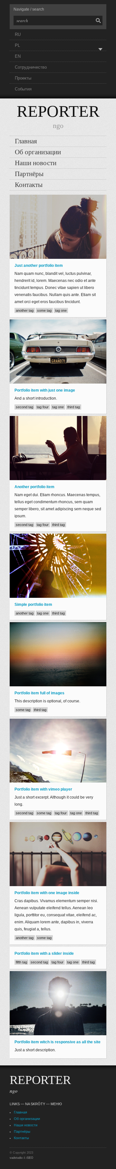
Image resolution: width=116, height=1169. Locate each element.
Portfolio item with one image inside (47, 893)
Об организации (38, 152)
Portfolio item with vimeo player (43, 789)
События (23, 89)
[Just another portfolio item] (58, 227)
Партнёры (29, 174)
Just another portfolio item (39, 265)
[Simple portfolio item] (58, 566)
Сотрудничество (31, 67)
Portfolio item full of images (39, 693)
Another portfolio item (34, 487)
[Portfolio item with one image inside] (58, 854)
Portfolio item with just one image (45, 390)
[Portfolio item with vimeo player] (58, 751)
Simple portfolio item (33, 604)
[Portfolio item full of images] (58, 654)
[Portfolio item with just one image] (58, 351)
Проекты (23, 78)
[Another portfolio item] (58, 448)
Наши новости (35, 163)
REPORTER (58, 111)
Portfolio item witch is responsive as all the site (58, 1042)
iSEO (29, 1157)
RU (18, 34)
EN (18, 56)
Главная (26, 141)
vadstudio (16, 1157)
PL (17, 45)
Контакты (29, 185)
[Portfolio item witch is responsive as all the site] (58, 1003)
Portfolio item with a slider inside (44, 953)
